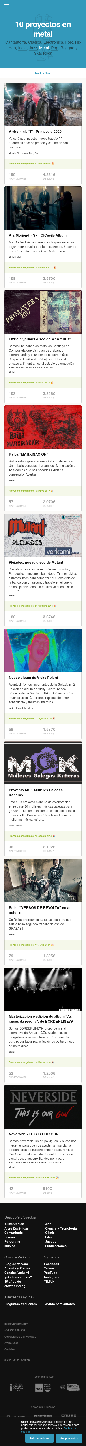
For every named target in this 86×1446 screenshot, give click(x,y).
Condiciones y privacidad (20, 1336)
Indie (22, 47)
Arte (48, 1224)
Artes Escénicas (16, 1228)
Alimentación (14, 1224)
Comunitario (13, 1232)
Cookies (9, 1349)
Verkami (43, 7)
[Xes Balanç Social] (43, 1387)
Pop (54, 47)
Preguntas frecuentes (20, 1304)
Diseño (9, 1237)
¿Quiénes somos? (18, 1277)
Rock (47, 53)
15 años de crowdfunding (15, 1283)
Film (48, 1237)
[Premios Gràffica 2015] (16, 1387)
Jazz (33, 47)
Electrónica (53, 42)
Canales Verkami (16, 1272)
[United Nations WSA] (69, 1387)
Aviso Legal (11, 1343)
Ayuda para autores (60, 1304)
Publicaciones (56, 1246)
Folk (69, 42)
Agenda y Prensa (17, 1268)
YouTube (50, 1272)
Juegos (50, 1241)
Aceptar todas (69, 1438)
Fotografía (12, 1241)
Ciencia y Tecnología (61, 1228)
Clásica (34, 42)
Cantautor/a (15, 42)
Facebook (51, 1264)
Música (9, 1246)
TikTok (49, 1281)
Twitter (49, 1268)
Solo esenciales (39, 1438)
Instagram (51, 1277)
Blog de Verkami (16, 1264)
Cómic (50, 1232)
